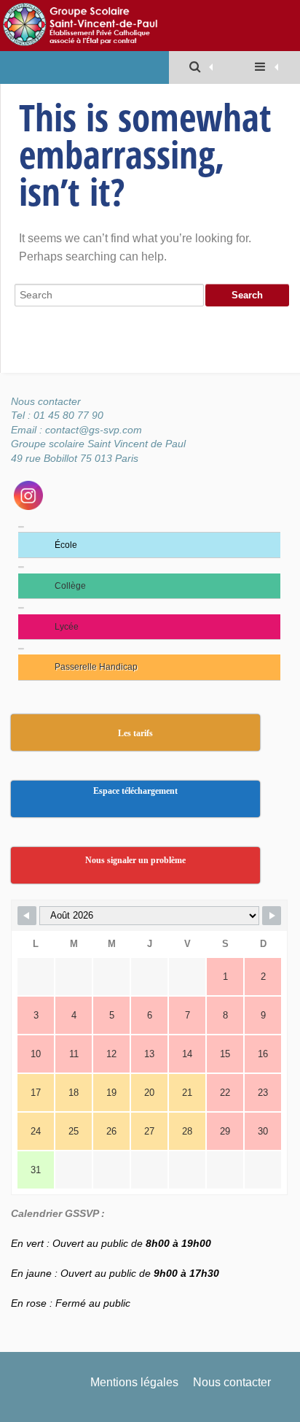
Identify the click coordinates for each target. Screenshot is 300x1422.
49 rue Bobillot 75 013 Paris (74, 458)
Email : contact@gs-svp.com (76, 430)
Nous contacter (47, 401)
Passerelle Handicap (96, 667)
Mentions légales (134, 1382)
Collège (70, 586)
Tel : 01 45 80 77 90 (57, 415)
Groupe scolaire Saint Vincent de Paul (98, 443)
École (66, 545)
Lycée (67, 627)
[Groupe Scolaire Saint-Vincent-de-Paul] (140, 25)
